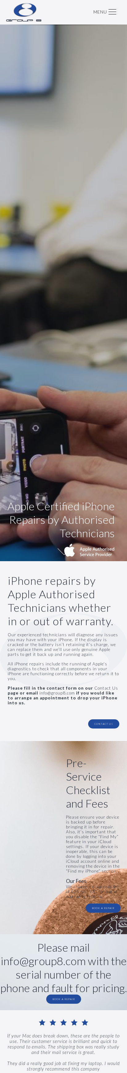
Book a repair (103, 908)
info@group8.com (57, 693)
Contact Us (106, 688)
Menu (100, 11)
